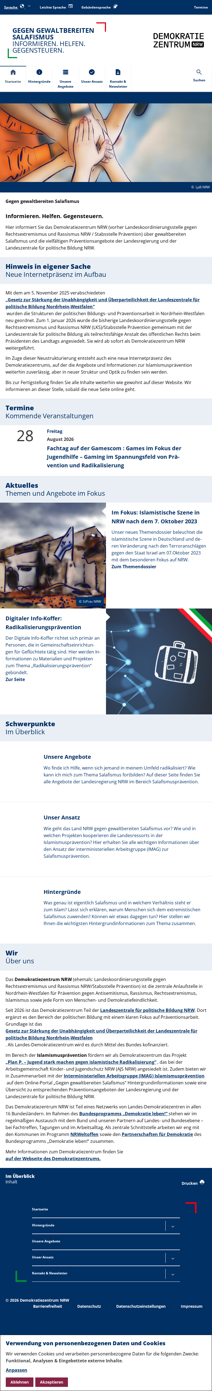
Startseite (40, 1209)
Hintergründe (43, 1225)
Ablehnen (19, 1382)
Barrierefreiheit (47, 1306)
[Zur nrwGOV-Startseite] (178, 40)
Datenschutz (89, 1306)
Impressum (192, 1306)
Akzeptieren (51, 1382)
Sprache (11, 7)
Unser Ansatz (43, 1257)
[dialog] (106, 1363)
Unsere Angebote (46, 1241)
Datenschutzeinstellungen (141, 1306)
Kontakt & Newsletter (49, 1273)
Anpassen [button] (16, 1370)
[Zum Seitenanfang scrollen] (201, 1380)
